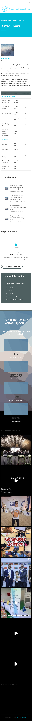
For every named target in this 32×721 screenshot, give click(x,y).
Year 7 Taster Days (16, 254)
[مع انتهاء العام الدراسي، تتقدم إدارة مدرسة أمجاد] (16, 603)
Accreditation (10, 288)
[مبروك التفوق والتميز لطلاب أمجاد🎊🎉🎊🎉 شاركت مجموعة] (16, 572)
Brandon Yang (5, 58)
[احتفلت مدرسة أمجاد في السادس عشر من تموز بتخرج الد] (16, 450)
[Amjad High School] (14, 8)
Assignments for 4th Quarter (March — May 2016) (17, 218)
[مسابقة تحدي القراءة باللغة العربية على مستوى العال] (16, 511)
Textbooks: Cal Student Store (15, 300)
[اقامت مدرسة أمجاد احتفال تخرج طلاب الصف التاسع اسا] (16, 481)
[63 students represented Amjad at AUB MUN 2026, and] (16, 664)
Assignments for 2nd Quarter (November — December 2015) (17, 197)
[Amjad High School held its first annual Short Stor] (16, 633)
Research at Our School (13, 297)
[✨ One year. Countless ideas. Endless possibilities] (16, 542)
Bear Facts (9, 291)
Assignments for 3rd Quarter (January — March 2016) (18, 207)
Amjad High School (22, 718)
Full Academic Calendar (11, 266)
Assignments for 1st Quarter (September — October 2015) (17, 187)
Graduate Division (11, 294)
